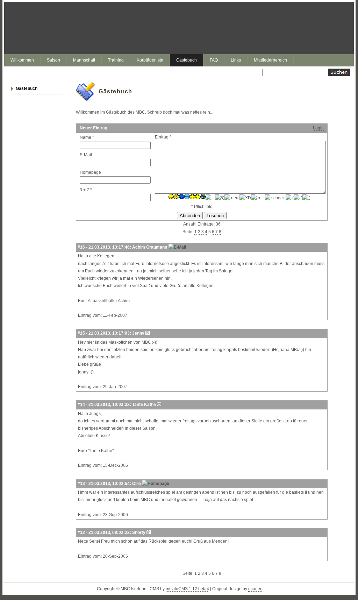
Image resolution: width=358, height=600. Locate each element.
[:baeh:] (171, 196)
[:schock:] (275, 198)
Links (236, 60)
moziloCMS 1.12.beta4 (187, 588)
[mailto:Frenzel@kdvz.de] (159, 404)
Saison (53, 60)
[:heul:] (181, 196)
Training (116, 60)
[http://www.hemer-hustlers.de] (155, 483)
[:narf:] (210, 198)
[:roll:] (258, 198)
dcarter (255, 588)
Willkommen (22, 60)
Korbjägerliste (150, 60)
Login (318, 128)
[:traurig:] (290, 198)
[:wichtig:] (298, 198)
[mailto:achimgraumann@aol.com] (177, 247)
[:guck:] (176, 196)
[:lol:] (203, 196)
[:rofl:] (245, 198)
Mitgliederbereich (270, 60)
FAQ (214, 60)
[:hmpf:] (187, 196)
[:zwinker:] (306, 198)
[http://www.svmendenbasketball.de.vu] (148, 532)
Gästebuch (186, 60)
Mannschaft (84, 60)
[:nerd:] (219, 198)
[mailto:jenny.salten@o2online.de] (147, 333)
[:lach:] (197, 196)
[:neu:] (231, 198)
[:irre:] (192, 196)
